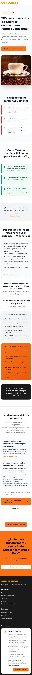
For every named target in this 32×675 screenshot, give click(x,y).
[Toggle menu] (29, 2)
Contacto (4, 615)
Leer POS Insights (15, 509)
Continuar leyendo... (10, 275)
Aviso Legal (4, 621)
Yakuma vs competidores (9, 604)
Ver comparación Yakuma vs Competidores (14, 215)
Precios (3, 601)
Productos (4, 593)
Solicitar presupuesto (16, 567)
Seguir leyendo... (9, 456)
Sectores (4, 598)
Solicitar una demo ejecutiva (13, 49)
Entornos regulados (7, 596)
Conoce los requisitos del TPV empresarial (14, 501)
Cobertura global (6, 618)
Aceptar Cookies (20, 669)
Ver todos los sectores (15, 524)
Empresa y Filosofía (7, 612)
